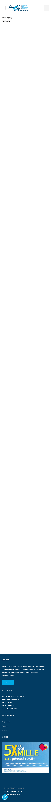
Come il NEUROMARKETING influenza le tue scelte (23, 511)
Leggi (7, 682)
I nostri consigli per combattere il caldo (17, 411)
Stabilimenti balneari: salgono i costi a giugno (20, 461)
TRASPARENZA (13, 794)
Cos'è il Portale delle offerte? (29, 609)
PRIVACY (18, 791)
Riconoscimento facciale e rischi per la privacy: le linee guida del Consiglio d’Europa (23, 154)
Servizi (4, 731)
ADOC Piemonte (9, 161)
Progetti (4, 726)
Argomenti (6, 722)
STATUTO (9, 791)
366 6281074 (15, 709)
